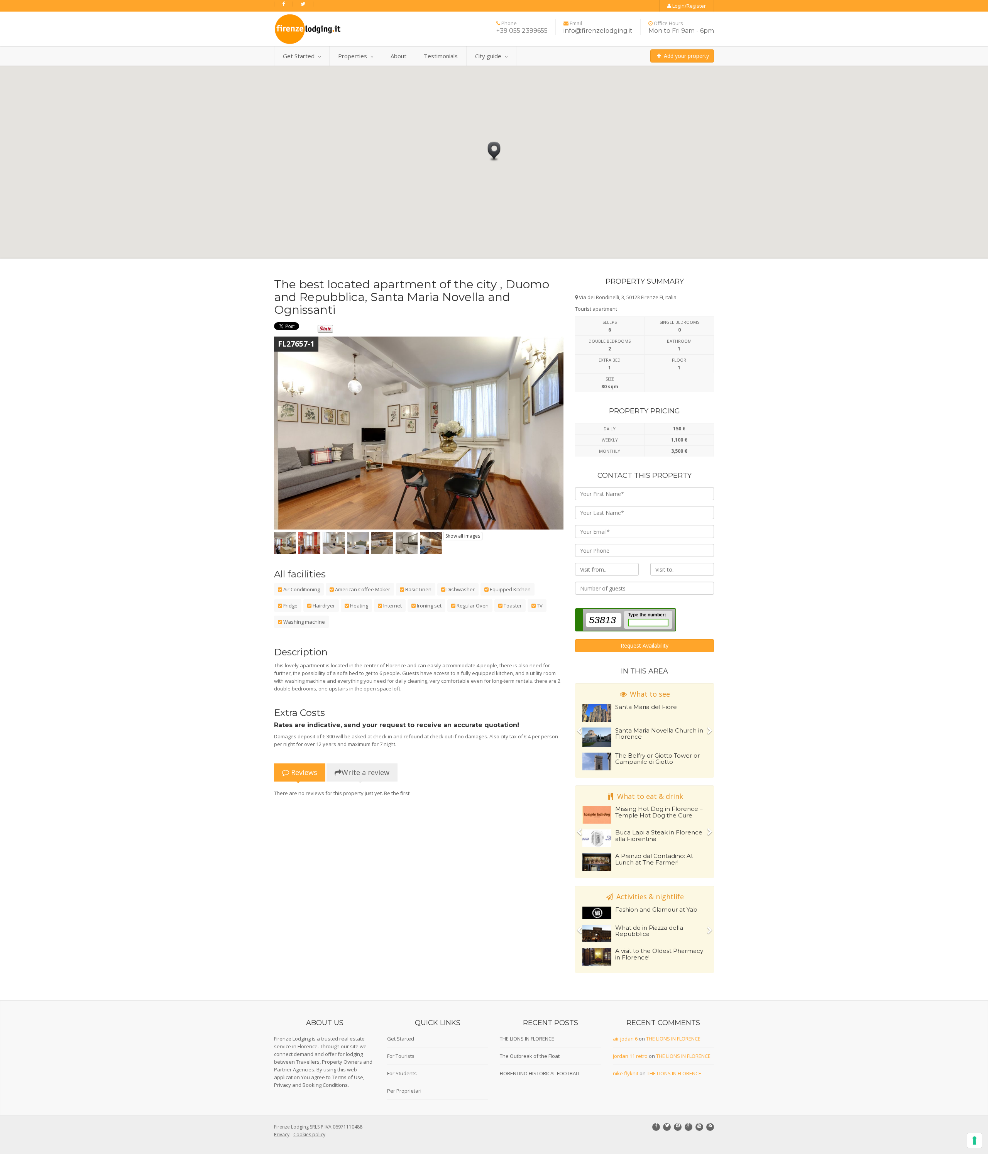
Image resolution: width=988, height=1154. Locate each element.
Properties (352, 56)
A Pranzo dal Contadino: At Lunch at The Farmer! (654, 859)
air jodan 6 (625, 1038)
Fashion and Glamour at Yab (656, 909)
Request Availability (644, 645)
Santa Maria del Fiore (646, 707)
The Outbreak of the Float (530, 1055)
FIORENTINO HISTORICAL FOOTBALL (540, 1073)
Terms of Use (347, 1077)
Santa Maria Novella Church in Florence (659, 734)
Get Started (299, 56)
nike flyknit (625, 1073)
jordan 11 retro (630, 1055)
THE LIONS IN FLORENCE (527, 1038)
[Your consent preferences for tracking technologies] (974, 1140)
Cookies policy (309, 1134)
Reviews (303, 772)
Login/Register (688, 5)
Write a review (365, 772)
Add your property (685, 55)
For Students (402, 1073)
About (398, 56)
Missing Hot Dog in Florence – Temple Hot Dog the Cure (659, 812)
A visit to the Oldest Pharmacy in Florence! (659, 954)
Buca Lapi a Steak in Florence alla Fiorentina (658, 836)
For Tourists (400, 1055)
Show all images (462, 536)
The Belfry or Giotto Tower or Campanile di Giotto (657, 759)
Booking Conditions (325, 1084)
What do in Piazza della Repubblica (649, 931)
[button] (494, 152)
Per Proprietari (404, 1090)
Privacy (282, 1084)
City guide (488, 56)
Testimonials (441, 56)
